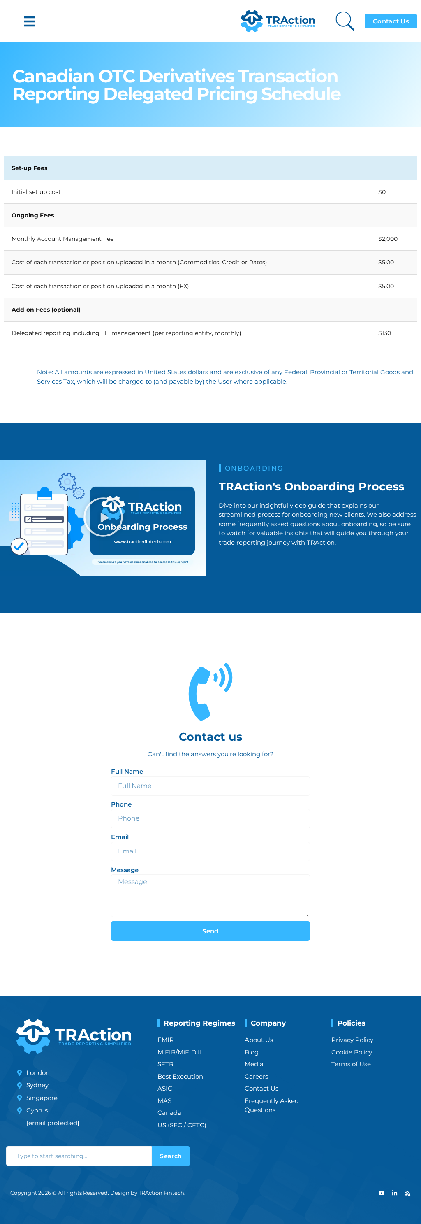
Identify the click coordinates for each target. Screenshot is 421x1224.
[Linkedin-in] (395, 1193)
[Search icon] (345, 21)
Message (125, 870)
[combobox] (79, 1156)
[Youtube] (381, 1193)
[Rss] (408, 1193)
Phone (121, 804)
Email (120, 837)
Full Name (127, 771)
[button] (29, 21)
